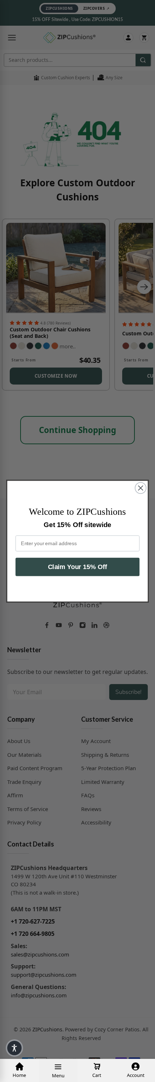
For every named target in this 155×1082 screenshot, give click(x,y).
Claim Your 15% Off (77, 566)
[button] (14, 1048)
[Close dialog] (140, 487)
